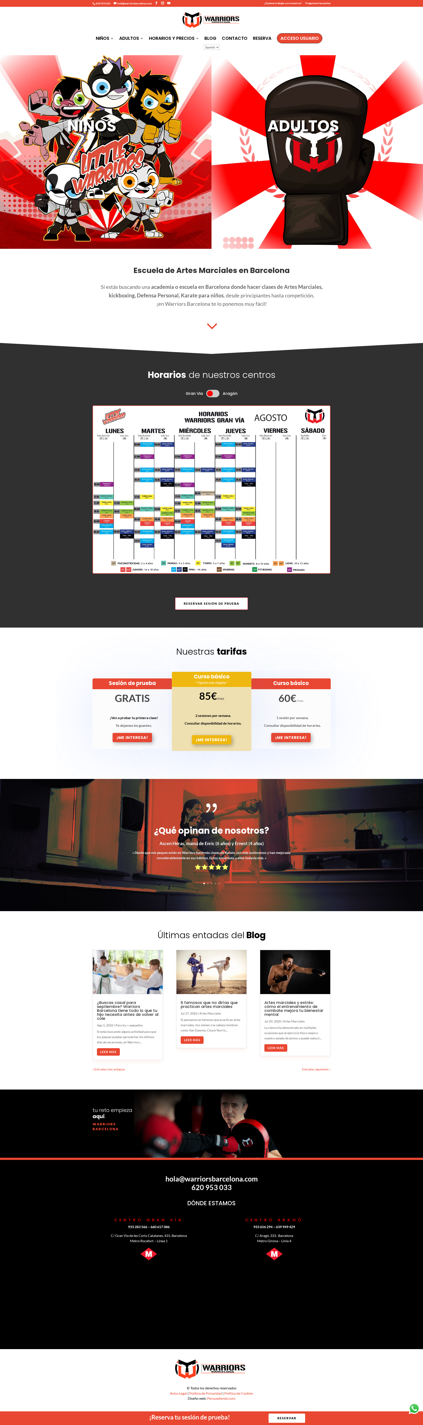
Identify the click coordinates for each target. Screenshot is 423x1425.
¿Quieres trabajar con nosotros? (283, 3)
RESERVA (262, 39)
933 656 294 (263, 1227)
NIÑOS (102, 39)
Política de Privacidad (205, 1393)
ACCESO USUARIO (299, 38)
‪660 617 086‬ (160, 1227)
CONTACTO (234, 39)
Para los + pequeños (129, 1025)
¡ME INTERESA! (132, 737)
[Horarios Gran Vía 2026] (211, 572)
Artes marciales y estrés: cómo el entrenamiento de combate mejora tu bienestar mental (293, 1008)
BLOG (210, 39)
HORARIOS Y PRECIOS (172, 39)
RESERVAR (286, 1418)
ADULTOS (129, 39)
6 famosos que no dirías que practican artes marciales (209, 1004)
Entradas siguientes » (316, 1069)
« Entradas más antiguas (109, 1069)
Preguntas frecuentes (317, 3)
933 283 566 (137, 1227)
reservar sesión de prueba (211, 603)
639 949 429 (285, 1227)
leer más (108, 1052)
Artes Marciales (210, 1013)
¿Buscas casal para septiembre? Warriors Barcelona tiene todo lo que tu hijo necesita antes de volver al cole (127, 1010)
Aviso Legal (178, 1393)
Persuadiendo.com (221, 1398)
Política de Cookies (238, 1393)
